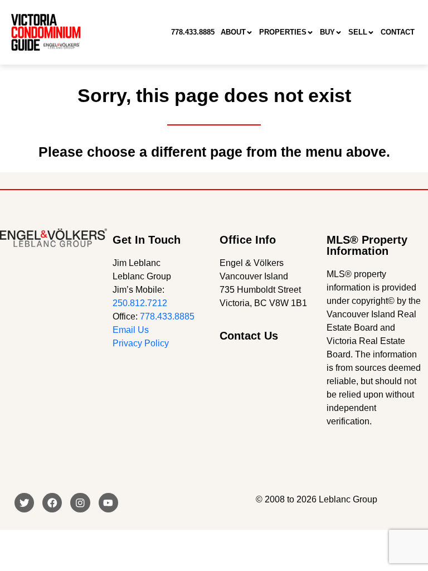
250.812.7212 (140, 303)
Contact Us (249, 336)
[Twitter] (24, 502)
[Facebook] (52, 502)
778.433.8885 (167, 316)
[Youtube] (108, 502)
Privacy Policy (141, 343)
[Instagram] (80, 502)
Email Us (131, 330)
